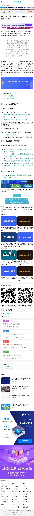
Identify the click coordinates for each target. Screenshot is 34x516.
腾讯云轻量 (25, 499)
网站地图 (15, 510)
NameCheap (26, 488)
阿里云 (24, 486)
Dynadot (3, 491)
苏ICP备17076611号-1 (23, 510)
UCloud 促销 (24, 199)
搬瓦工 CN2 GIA (27, 491)
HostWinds (15, 486)
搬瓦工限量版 (4, 499)
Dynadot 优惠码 (16, 507)
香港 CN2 (16, 202)
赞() (17, 195)
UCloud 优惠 (15, 199)
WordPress (15, 488)
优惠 (12, 5)
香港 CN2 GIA (24, 202)
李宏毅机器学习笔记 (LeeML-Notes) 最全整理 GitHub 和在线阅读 (8, 209)
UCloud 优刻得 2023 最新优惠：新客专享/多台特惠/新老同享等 (25, 245)
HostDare (14, 496)
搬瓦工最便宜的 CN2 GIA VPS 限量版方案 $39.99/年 (25, 208)
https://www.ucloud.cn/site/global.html (15, 119)
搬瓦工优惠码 (15, 501)
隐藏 (10, 93)
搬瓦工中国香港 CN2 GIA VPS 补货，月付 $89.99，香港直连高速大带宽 (25, 278)
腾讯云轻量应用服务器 (6, 488)
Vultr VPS (14, 494)
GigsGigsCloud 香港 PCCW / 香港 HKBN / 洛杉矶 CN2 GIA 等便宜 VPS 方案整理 (18, 165)
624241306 (8, 313)
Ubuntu (3, 507)
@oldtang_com (9, 316)
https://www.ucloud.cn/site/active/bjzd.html (17, 114)
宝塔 (24, 504)
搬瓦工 (3, 483)
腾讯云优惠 (4, 486)
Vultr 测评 (14, 499)
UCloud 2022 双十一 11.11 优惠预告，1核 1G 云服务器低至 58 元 (9, 278)
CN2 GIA (14, 504)
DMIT (2, 494)
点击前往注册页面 (11, 134)
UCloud (8, 199)
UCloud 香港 (8, 202)
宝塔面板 (3, 504)
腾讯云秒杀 (25, 494)
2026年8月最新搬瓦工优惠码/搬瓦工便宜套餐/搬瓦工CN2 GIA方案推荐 (25, 228)
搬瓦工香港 (25, 507)
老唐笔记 (17, 2)
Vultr (24, 483)
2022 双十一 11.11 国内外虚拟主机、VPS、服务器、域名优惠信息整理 (9, 262)
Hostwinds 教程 (16, 491)
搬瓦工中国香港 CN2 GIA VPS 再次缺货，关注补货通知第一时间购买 (25, 262)
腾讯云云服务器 (5, 496)
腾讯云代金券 (26, 501)
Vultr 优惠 (3, 501)
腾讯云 (13, 483)
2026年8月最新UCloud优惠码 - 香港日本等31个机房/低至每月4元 (9, 228)
